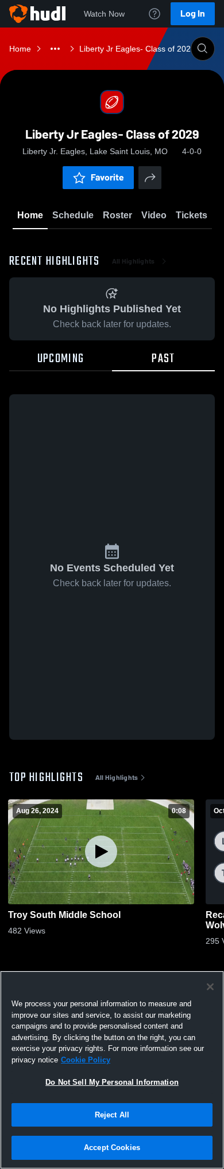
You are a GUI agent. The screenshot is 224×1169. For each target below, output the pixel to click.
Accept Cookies (112, 1147)
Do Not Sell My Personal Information (112, 1082)
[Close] (210, 986)
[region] (112, 1070)
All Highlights (133, 261)
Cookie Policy (85, 1060)
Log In (192, 13)
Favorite (107, 177)
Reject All (112, 1115)
